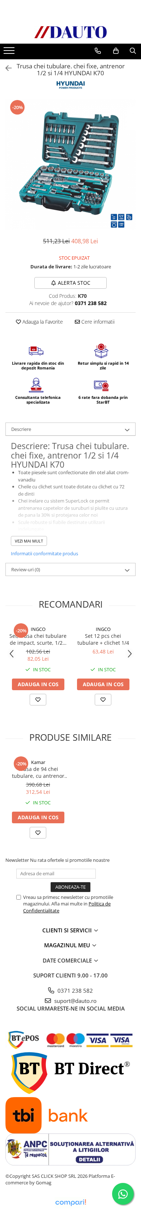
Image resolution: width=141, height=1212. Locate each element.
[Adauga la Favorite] (38, 699)
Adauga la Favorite (42, 321)
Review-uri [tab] (25, 569)
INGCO (38, 629)
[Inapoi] (5, 68)
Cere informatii (97, 321)
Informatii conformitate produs (44, 553)
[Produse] (10, 52)
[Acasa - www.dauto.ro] (70, 32)
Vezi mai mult (29, 541)
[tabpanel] (70, 164)
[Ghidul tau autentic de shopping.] (70, 1202)
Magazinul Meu (67, 945)
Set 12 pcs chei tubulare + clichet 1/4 (103, 639)
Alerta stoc (74, 282)
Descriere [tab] (21, 429)
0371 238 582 (74, 990)
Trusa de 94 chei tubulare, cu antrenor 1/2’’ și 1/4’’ (38, 772)
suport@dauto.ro (75, 1000)
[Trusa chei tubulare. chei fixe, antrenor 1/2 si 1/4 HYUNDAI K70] (70, 164)
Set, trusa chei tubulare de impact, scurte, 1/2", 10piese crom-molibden (38, 639)
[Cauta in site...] (133, 51)
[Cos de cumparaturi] (116, 51)
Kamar (38, 762)
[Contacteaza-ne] (98, 51)
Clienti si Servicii (67, 930)
